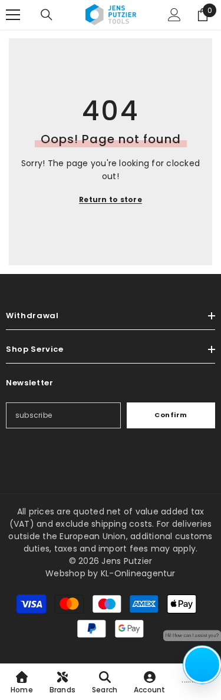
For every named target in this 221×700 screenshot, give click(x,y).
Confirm (170, 415)
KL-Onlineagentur (138, 573)
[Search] (46, 15)
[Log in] (174, 14)
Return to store (110, 199)
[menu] (13, 15)
